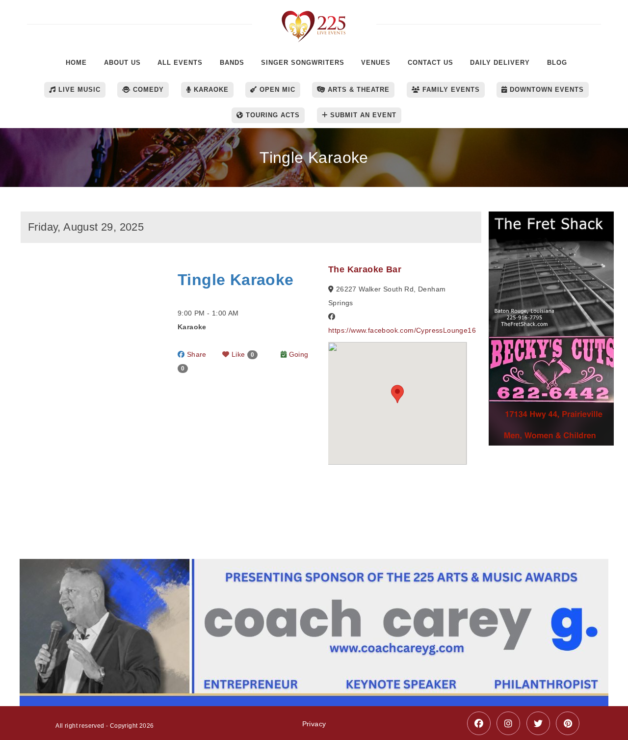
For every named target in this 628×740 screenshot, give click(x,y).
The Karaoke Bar (364, 269)
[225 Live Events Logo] (314, 21)
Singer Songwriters (302, 62)
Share (195, 354)
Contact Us (430, 62)
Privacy (314, 724)
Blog (557, 62)
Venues (376, 62)
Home (76, 62)
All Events (180, 62)
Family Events (450, 89)
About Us (122, 62)
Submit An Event (362, 115)
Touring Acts (271, 115)
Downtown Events (545, 89)
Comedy (147, 89)
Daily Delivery (500, 62)
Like (242, 354)
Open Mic (276, 89)
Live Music (78, 89)
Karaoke (210, 89)
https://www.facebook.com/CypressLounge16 (402, 330)
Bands (232, 62)
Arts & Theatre (357, 89)
